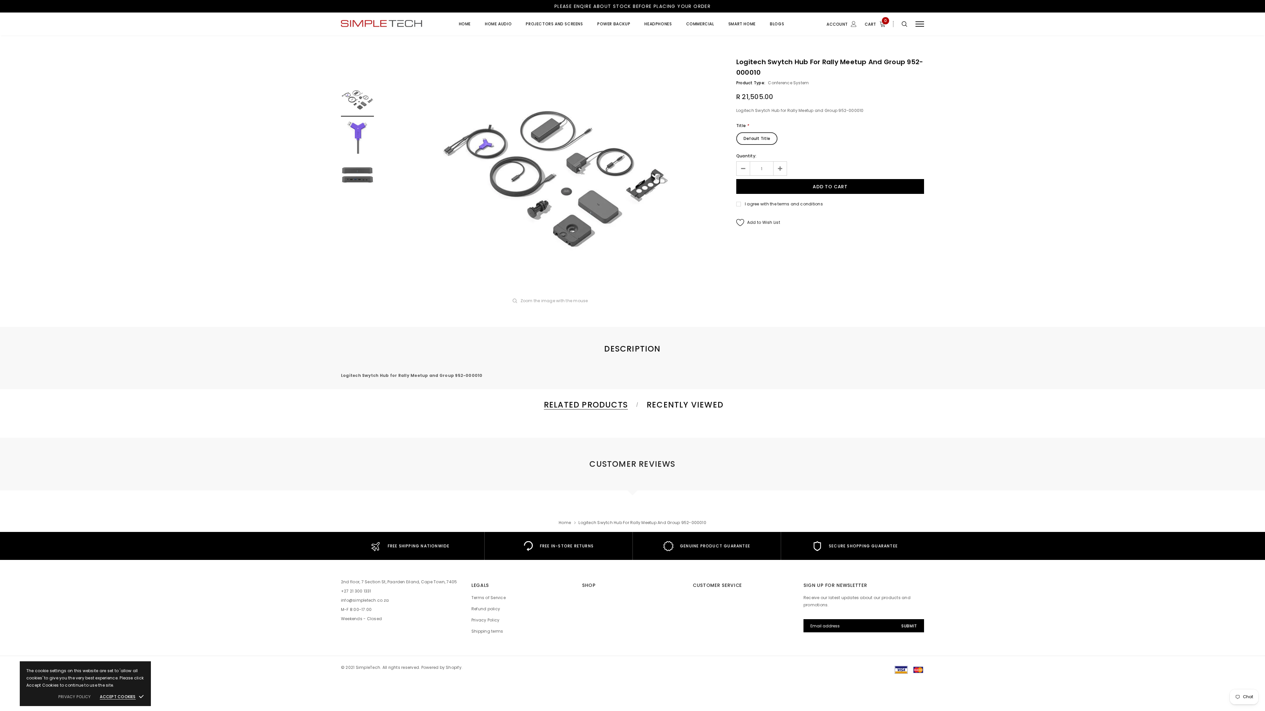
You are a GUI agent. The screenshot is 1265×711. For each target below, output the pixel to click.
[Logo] (391, 24)
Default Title (757, 138)
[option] (555, 175)
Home (565, 522)
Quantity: (746, 156)
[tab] (584, 404)
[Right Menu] (919, 24)
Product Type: (750, 83)
